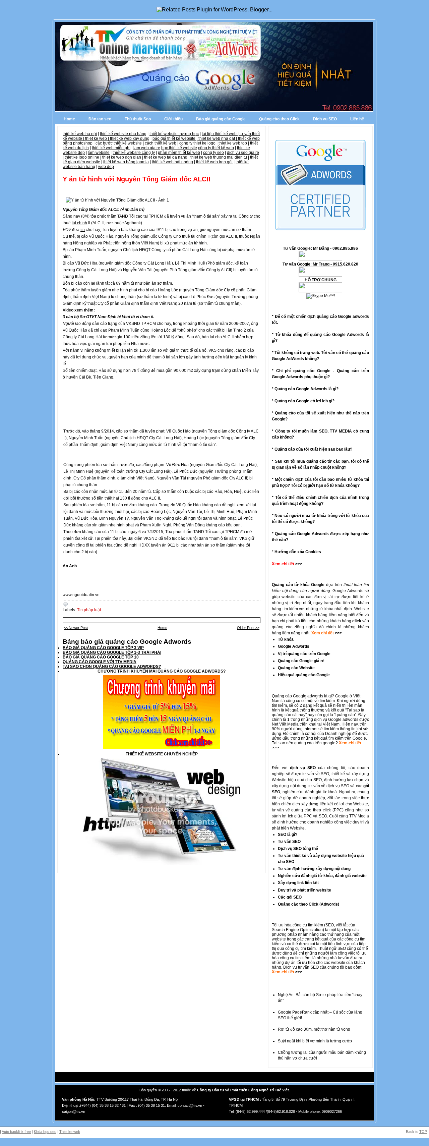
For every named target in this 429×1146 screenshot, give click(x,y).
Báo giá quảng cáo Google (221, 119)
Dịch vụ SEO (325, 119)
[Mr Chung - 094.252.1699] (320, 275)
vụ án (186, 216)
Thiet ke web (69, 1132)
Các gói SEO (290, 897)
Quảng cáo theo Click (279, 119)
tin (82, 229)
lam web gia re (146, 148)
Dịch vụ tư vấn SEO (301, 967)
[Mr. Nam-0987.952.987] (320, 291)
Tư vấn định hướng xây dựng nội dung (314, 868)
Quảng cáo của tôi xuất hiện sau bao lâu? (313, 449)
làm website (99, 152)
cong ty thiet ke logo (197, 143)
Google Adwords (293, 646)
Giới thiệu (173, 119)
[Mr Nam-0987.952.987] (320, 259)
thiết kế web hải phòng (172, 162)
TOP (423, 1132)
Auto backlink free (16, 1132)
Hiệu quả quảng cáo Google (304, 675)
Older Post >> (248, 628)
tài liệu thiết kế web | (221, 133)
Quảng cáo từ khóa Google (298, 584)
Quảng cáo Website (296, 668)
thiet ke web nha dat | (218, 138)
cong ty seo (213, 152)
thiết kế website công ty (134, 152)
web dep (106, 166)
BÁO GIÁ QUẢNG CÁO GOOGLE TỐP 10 (101, 657)
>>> (338, 633)
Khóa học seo (45, 1132)
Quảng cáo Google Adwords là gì (305, 389)
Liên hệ (357, 119)
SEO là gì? (287, 834)
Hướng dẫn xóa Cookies (297, 552)
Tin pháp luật (89, 610)
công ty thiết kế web (216, 148)
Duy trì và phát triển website (304, 890)
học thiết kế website (179, 148)
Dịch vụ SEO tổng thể (298, 848)
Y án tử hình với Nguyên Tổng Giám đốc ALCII (136, 179)
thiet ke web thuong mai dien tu (218, 157)
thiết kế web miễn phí (111, 148)
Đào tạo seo (99, 119)
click (356, 621)
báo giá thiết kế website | (175, 138)
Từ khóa (286, 639)
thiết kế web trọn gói (214, 162)
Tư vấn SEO (289, 841)
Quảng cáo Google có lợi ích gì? (304, 401)
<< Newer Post (76, 628)
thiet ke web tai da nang (165, 157)
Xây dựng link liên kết (298, 882)
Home (69, 119)
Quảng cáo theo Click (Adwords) (308, 904)
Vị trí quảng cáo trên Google (304, 653)
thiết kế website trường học (174, 133)
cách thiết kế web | (162, 143)
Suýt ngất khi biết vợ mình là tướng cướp (315, 1041)
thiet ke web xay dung (129, 138)
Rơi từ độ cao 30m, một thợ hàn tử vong (314, 1029)
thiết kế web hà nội (80, 133)
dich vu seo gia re (243, 152)
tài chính (79, 223)
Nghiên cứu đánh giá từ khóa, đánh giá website (322, 875)
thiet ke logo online (82, 157)
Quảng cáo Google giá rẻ (301, 660)
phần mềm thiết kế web (179, 152)
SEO (329, 925)
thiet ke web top (233, 143)
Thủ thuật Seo (138, 119)
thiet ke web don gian (121, 157)
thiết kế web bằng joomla (126, 162)
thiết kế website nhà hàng (123, 133)
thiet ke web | (97, 138)
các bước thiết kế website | (120, 143)
